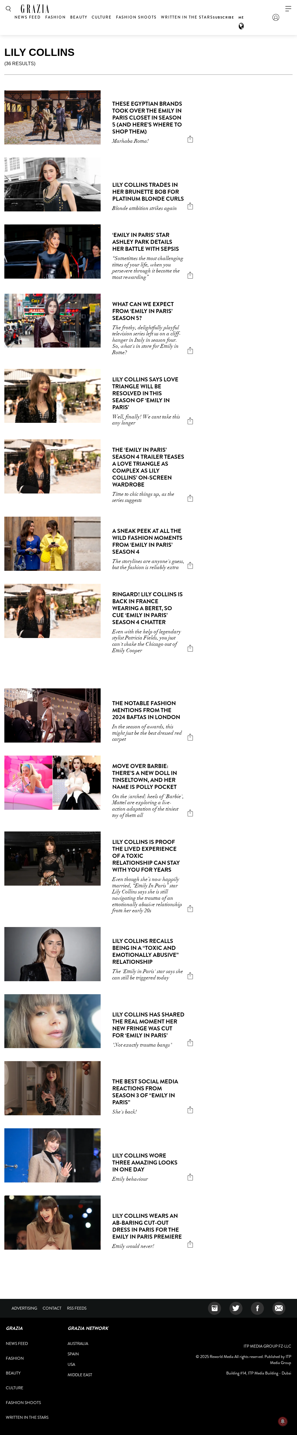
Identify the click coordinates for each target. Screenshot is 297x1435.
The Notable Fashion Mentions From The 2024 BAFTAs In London (146, 710)
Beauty (78, 17)
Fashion (55, 17)
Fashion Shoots (136, 17)
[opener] (288, 9)
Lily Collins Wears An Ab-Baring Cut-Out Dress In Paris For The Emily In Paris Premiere (147, 1226)
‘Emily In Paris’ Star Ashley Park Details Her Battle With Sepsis (145, 242)
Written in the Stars (187, 17)
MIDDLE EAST (80, 1375)
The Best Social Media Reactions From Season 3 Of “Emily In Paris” (145, 1092)
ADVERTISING (24, 1308)
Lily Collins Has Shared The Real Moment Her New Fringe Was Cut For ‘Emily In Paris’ (148, 1025)
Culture (102, 17)
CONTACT (52, 1308)
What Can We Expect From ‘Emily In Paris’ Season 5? (143, 311)
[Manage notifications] (282, 1421)
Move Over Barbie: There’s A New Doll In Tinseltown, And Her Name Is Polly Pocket (144, 776)
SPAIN (73, 1354)
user (275, 17)
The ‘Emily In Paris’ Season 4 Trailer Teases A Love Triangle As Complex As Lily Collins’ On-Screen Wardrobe (148, 467)
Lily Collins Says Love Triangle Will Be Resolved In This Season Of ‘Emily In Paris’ (145, 393)
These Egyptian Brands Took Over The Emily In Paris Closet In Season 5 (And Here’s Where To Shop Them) (147, 118)
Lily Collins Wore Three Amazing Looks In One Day (145, 1162)
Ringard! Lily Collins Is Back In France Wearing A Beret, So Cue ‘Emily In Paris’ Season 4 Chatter (147, 608)
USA (71, 1364)
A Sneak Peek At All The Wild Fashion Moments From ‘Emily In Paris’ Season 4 (147, 541)
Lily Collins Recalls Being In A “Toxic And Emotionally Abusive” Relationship (145, 951)
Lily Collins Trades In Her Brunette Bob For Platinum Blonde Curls (148, 192)
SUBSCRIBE (223, 17)
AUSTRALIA (78, 1343)
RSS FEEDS (76, 1308)
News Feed (28, 17)
